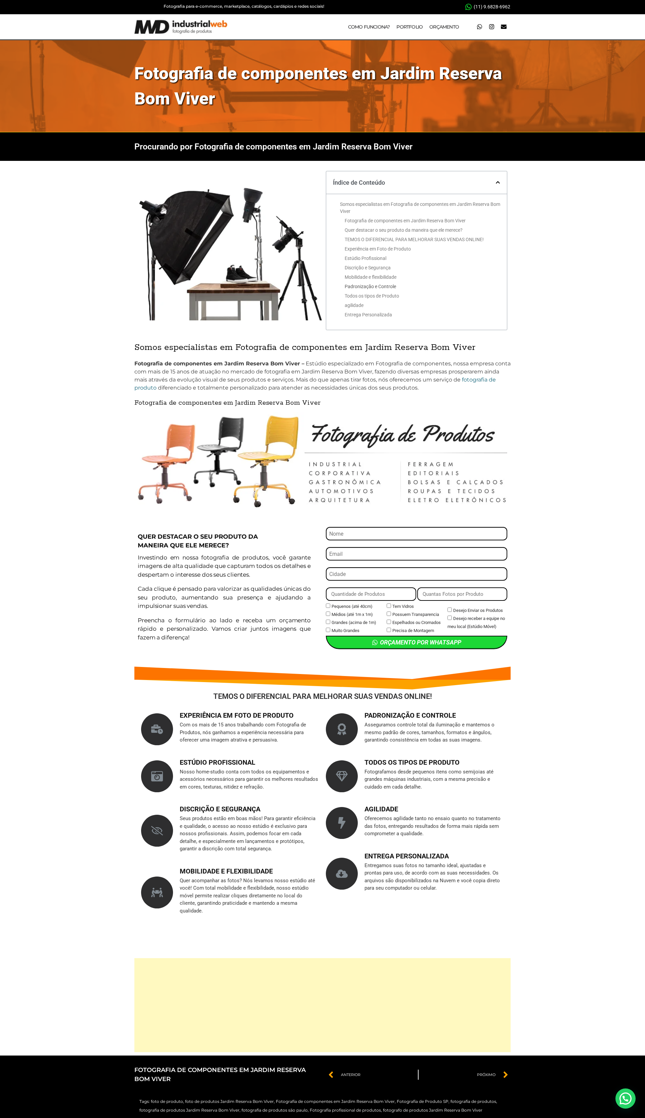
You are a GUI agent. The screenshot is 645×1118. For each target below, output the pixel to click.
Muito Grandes (345, 630)
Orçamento (444, 27)
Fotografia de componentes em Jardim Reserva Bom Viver (405, 220)
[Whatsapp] (479, 27)
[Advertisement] (322, 1005)
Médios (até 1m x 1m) (352, 614)
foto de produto (167, 1101)
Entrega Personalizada (368, 314)
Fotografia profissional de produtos (345, 1110)
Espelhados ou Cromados (416, 622)
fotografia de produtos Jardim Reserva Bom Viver (189, 1110)
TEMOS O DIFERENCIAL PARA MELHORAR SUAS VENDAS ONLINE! (414, 239)
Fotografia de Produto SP (422, 1101)
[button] (498, 182)
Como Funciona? (369, 27)
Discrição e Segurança (368, 267)
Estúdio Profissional (365, 258)
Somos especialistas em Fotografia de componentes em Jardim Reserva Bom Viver (420, 208)
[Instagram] (491, 27)
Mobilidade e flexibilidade (370, 277)
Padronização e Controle (370, 286)
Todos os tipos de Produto (372, 296)
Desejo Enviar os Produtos (478, 610)
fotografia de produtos (473, 1101)
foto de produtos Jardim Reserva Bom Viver (229, 1101)
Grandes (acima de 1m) (354, 622)
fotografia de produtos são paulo (275, 1110)
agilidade (354, 305)
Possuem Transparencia (415, 614)
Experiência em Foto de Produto (378, 249)
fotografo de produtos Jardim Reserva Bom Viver (432, 1110)
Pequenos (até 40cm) (352, 606)
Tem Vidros (403, 606)
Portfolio (409, 27)
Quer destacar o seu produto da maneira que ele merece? (404, 230)
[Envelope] (503, 27)
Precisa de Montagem (413, 630)
